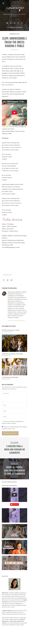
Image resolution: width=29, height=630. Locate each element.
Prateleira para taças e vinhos (10, 330)
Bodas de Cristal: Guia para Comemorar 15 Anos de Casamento (14, 470)
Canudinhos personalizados (10, 377)
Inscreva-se (15, 504)
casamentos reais (7, 274)
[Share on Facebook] (3, 280)
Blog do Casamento (16, 27)
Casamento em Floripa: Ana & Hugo (12, 354)
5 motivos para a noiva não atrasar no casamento (14, 449)
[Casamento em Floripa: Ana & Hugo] (14, 343)
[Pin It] (11, 280)
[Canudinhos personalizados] (14, 366)
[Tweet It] (7, 280)
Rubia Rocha (15, 49)
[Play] (14, 495)
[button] (14, 516)
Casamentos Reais (14, 34)
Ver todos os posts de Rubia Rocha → (17, 320)
